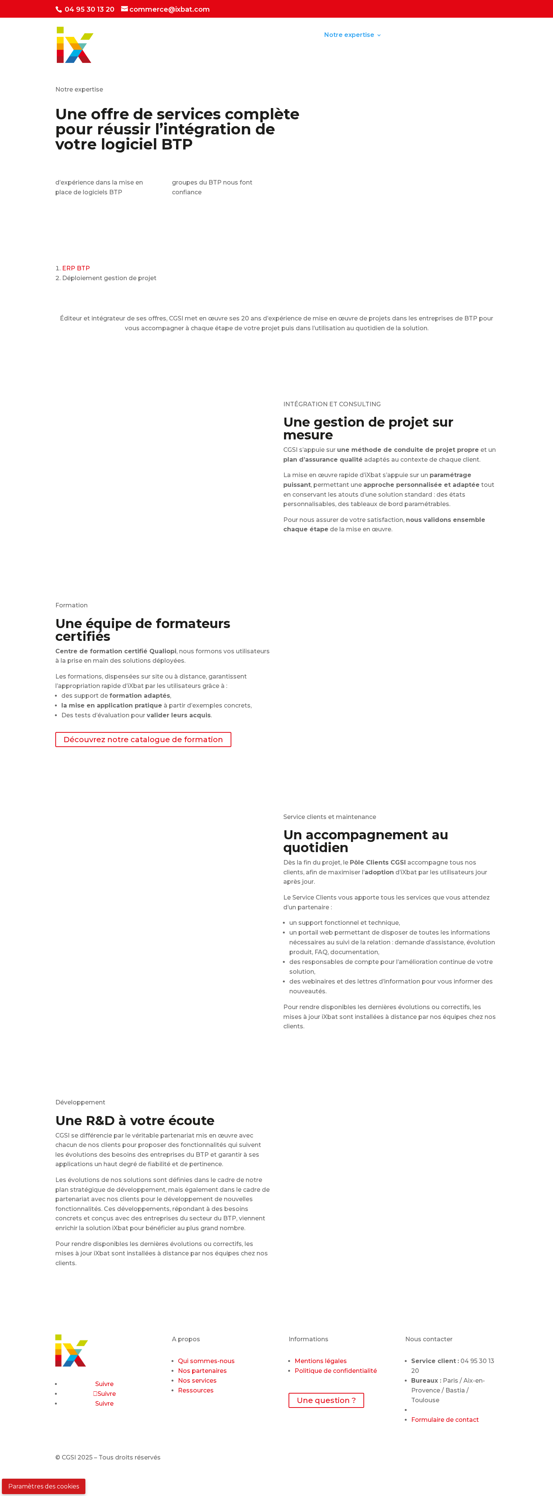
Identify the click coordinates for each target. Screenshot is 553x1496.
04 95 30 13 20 (88, 9)
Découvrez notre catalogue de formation (143, 739)
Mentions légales (321, 1361)
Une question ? (326, 1400)
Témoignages (464, 35)
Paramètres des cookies (43, 1486)
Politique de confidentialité (336, 1370)
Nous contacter (156, 55)
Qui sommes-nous (206, 1361)
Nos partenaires (202, 1370)
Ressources (408, 35)
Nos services (197, 1380)
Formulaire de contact (445, 1419)
